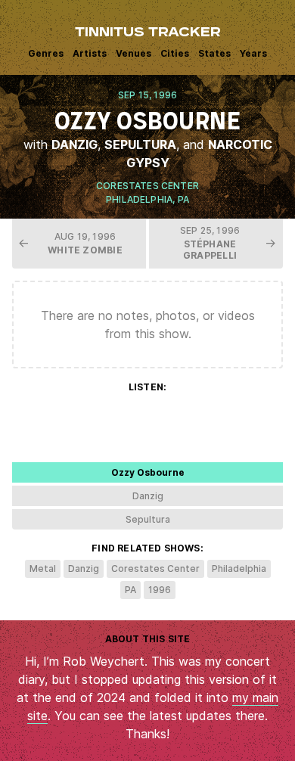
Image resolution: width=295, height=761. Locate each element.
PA (183, 199)
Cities (174, 53)
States (214, 53)
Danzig (74, 144)
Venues (133, 53)
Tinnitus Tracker (148, 33)
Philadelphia (139, 199)
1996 (159, 589)
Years (253, 53)
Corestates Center (147, 185)
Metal (43, 568)
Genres (46, 53)
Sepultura (140, 144)
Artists (90, 53)
